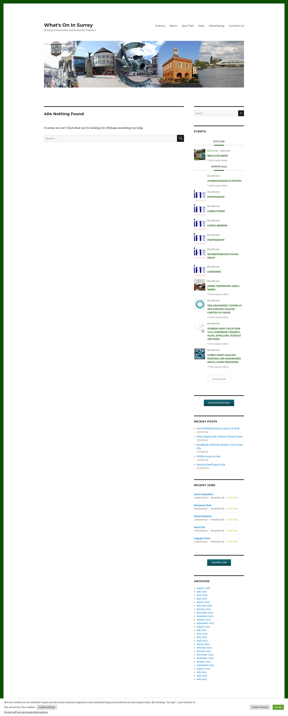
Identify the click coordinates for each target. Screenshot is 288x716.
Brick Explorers (217, 155)
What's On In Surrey (68, 25)
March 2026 (203, 602)
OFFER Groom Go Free (208, 456)
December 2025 (205, 612)
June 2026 (202, 595)
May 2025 (202, 637)
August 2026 (203, 588)
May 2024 (202, 679)
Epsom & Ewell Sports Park (211, 464)
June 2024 (202, 675)
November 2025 (205, 616)
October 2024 (204, 661)
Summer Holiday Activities (224, 181)
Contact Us (236, 25)
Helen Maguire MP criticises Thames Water (219, 436)
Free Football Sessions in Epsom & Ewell (218, 428)
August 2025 (203, 626)
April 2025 (202, 640)
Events (160, 25)
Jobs (201, 25)
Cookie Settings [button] (46, 707)
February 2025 (204, 647)
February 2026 (204, 605)
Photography (215, 197)
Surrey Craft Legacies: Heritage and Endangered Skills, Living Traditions (224, 359)
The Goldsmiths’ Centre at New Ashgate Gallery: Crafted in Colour (224, 309)
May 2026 (202, 598)
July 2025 (201, 630)
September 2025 (205, 623)
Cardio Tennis (216, 211)
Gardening (214, 271)
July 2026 (202, 591)
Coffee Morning (217, 225)
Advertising (216, 25)
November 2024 (205, 658)
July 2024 (201, 672)
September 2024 (205, 665)
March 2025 (203, 644)
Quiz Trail (188, 25)
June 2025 (202, 633)
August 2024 (203, 668)
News (173, 25)
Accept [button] (278, 707)
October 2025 (204, 619)
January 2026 (204, 609)
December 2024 (205, 654)
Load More (219, 379)
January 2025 (204, 651)
